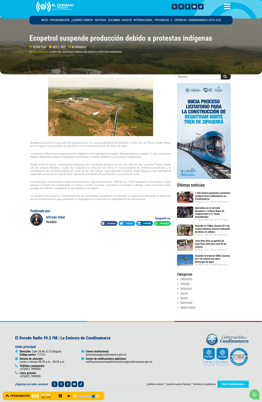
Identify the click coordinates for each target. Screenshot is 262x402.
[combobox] (199, 76)
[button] (109, 223)
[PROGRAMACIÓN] (7, 396)
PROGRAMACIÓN (20, 396)
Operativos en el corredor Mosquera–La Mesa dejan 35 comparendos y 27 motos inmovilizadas (209, 212)
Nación (184, 293)
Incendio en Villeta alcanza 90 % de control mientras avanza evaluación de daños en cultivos (212, 228)
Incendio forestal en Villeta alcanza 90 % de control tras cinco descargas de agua (212, 258)
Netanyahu (186, 288)
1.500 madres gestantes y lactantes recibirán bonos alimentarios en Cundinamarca (212, 196)
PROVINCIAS (186, 279)
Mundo (184, 298)
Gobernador (186, 302)
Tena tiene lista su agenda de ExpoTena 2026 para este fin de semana (210, 243)
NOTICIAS (43, 51)
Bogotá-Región (188, 307)
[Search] (226, 76)
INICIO (32, 51)
